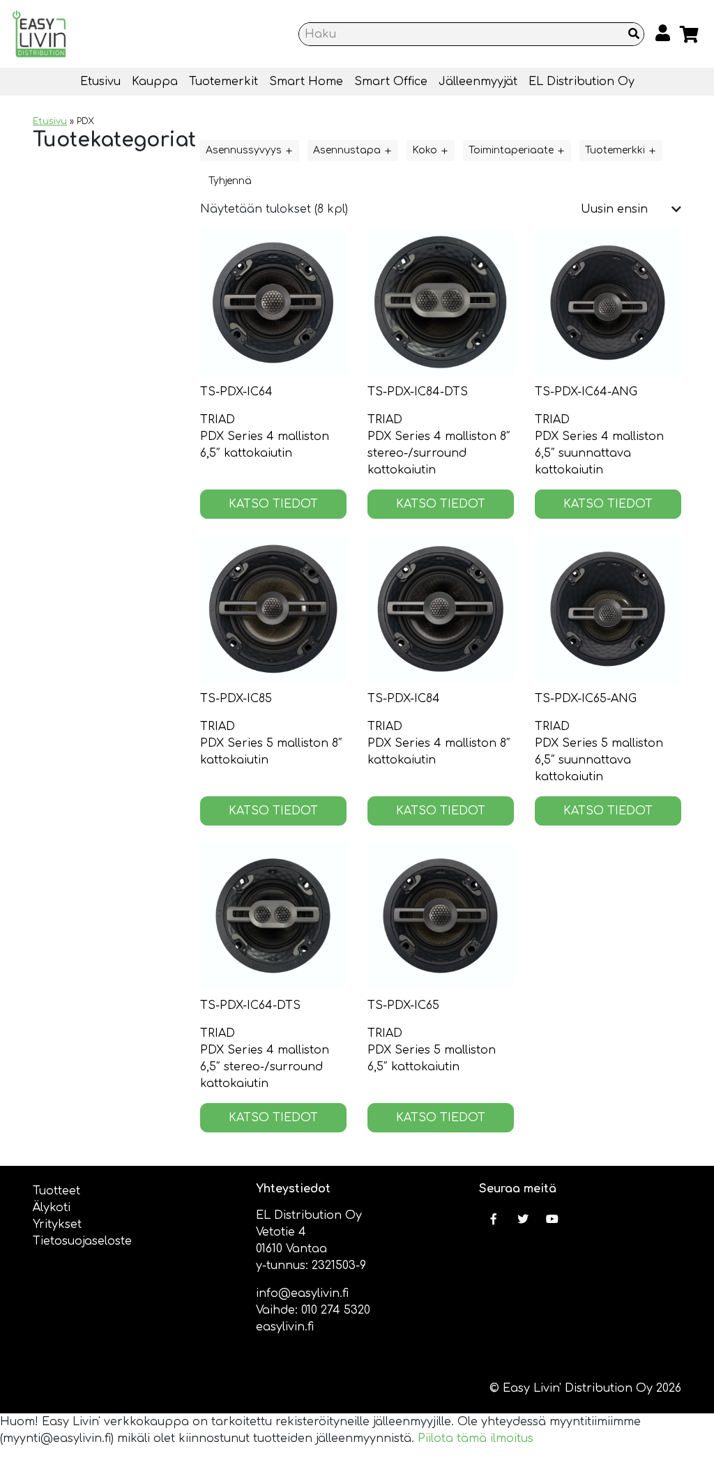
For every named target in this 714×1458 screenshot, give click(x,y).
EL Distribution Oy (582, 81)
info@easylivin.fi (302, 1293)
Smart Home (306, 81)
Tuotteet (56, 1191)
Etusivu (100, 81)
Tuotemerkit (223, 81)
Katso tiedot (273, 504)
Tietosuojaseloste (82, 1241)
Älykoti (51, 1207)
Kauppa (155, 81)
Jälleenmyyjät (478, 81)
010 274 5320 (335, 1310)
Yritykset (57, 1224)
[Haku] (634, 34)
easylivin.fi (285, 1327)
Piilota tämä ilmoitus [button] (475, 1438)
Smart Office (390, 81)
